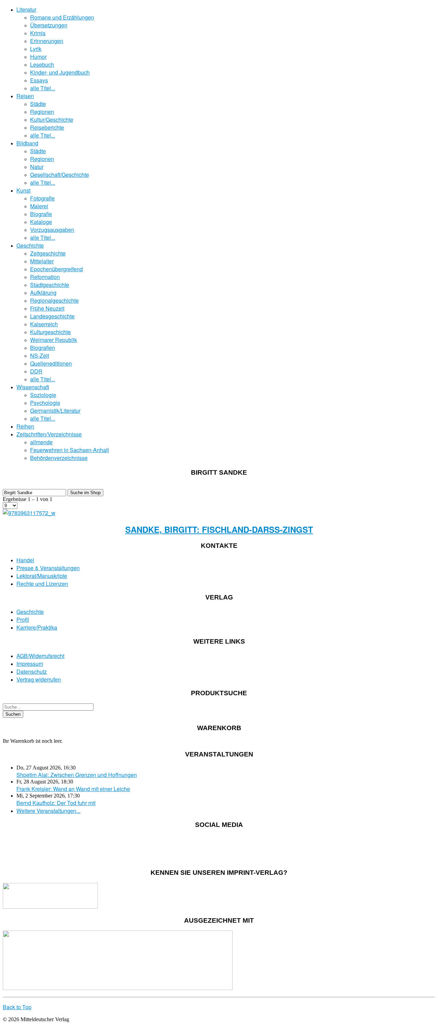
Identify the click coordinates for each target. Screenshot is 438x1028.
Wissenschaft (32, 387)
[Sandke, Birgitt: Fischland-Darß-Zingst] (29, 513)
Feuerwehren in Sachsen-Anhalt (69, 450)
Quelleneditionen (51, 363)
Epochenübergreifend (56, 269)
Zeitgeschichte (48, 253)
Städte (38, 104)
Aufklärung (43, 292)
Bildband (27, 143)
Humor (38, 57)
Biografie (41, 214)
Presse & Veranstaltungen (48, 568)
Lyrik (35, 49)
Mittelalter (42, 261)
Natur (36, 167)
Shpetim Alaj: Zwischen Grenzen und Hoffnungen (76, 775)
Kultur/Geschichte (51, 119)
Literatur (26, 9)
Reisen (25, 96)
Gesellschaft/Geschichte (59, 175)
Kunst (23, 190)
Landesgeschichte (52, 316)
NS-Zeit (39, 355)
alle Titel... (42, 88)
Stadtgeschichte (49, 285)
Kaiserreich (44, 324)
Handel (25, 560)
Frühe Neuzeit (47, 308)
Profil (22, 619)
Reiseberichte (47, 127)
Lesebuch (42, 64)
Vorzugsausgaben (52, 230)
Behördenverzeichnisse (59, 458)
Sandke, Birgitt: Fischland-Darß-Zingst (219, 529)
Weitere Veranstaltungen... (48, 811)
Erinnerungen (46, 41)
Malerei (39, 206)
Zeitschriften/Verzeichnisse (49, 434)
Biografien (42, 348)
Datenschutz (31, 671)
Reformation (45, 277)
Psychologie (45, 403)
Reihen (25, 426)
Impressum (29, 664)
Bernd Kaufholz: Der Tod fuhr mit (55, 803)
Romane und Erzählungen (62, 17)
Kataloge (41, 222)
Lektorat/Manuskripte (41, 576)
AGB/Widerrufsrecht (40, 656)
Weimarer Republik (53, 340)
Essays (39, 80)
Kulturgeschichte (50, 332)
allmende (41, 442)
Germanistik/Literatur (55, 410)
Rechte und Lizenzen (42, 584)
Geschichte (30, 245)
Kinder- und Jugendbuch (60, 72)
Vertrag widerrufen (38, 679)
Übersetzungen (48, 25)
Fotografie (42, 198)
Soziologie (43, 395)
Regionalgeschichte (54, 300)
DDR (36, 371)
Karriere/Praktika (36, 627)
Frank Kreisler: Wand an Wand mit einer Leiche (73, 789)
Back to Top (17, 1007)
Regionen (42, 112)
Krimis (38, 33)
